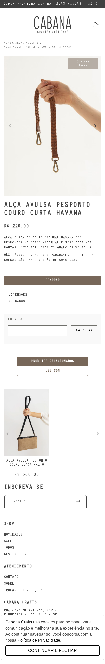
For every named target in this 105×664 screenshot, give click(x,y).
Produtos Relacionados (52, 361)
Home (7, 43)
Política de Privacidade (39, 640)
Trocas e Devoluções (23, 591)
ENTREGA (15, 319)
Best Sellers (16, 555)
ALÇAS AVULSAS (26, 43)
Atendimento (18, 567)
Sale (8, 541)
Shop (9, 524)
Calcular (84, 331)
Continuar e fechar (52, 650)
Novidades (13, 535)
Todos (9, 548)
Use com (52, 371)
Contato (11, 577)
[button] (95, 126)
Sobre (9, 584)
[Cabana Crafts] (52, 24)
